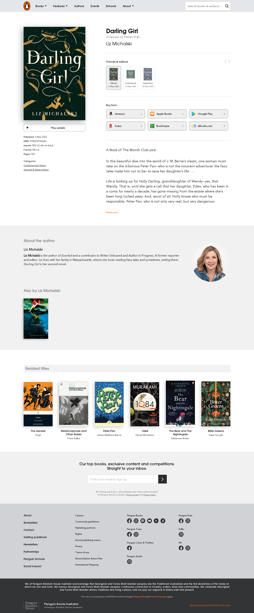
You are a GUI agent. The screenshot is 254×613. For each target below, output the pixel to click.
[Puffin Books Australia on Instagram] (181, 534)
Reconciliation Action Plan (88, 558)
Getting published (35, 537)
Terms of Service (158, 596)
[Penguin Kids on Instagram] (187, 520)
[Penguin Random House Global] (34, 605)
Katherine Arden (180, 438)
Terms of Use (132, 494)
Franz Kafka (73, 438)
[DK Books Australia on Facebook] (181, 548)
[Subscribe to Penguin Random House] (162, 479)
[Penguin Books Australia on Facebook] (129, 520)
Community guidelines (87, 521)
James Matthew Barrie (109, 435)
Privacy (78, 546)
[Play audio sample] (27, 127)
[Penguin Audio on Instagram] (129, 561)
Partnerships (31, 551)
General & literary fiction (36, 169)
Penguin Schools (34, 559)
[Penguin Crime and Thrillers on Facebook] (129, 548)
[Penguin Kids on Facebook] (181, 520)
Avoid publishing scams (88, 540)
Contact (29, 530)
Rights (78, 533)
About (27, 515)
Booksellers (30, 522)
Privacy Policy (150, 494)
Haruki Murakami (145, 435)
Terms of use (82, 552)
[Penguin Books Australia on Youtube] (149, 520)
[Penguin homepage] (27, 6)
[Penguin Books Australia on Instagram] (136, 520)
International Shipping (87, 564)
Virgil (38, 435)
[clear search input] (227, 6)
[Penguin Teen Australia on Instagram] (136, 534)
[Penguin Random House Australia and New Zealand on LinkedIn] (156, 520)
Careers (79, 515)
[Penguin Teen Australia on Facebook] (129, 534)
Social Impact (32, 566)
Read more (112, 212)
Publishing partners (85, 527)
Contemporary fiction (35, 165)
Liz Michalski (119, 43)
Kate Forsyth (216, 435)
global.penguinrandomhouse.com (210, 605)
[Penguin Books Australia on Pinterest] (142, 520)
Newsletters (31, 544)
